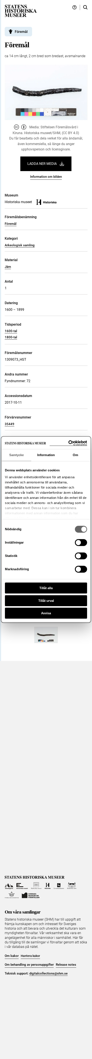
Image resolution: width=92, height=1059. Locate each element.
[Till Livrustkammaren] (59, 885)
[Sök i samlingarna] (85, 7)
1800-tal (11, 337)
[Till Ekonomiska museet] (22, 885)
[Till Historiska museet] (47, 885)
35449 (9, 424)
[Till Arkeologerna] (9, 885)
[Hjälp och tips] (74, 7)
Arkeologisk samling (20, 245)
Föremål (10, 224)
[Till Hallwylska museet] (36, 885)
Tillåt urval (46, 600)
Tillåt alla (46, 588)
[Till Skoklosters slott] (71, 885)
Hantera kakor (30, 956)
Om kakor (12, 956)
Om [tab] (75, 455)
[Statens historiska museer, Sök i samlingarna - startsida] (21, 11)
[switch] (81, 542)
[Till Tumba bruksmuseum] (12, 894)
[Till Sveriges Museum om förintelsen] (30, 894)
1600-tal (11, 331)
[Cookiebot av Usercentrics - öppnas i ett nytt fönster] (68, 443)
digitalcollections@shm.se (48, 973)
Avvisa (46, 613)
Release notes (66, 965)
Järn (8, 267)
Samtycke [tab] (16, 455)
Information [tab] (46, 455)
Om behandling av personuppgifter (29, 965)
